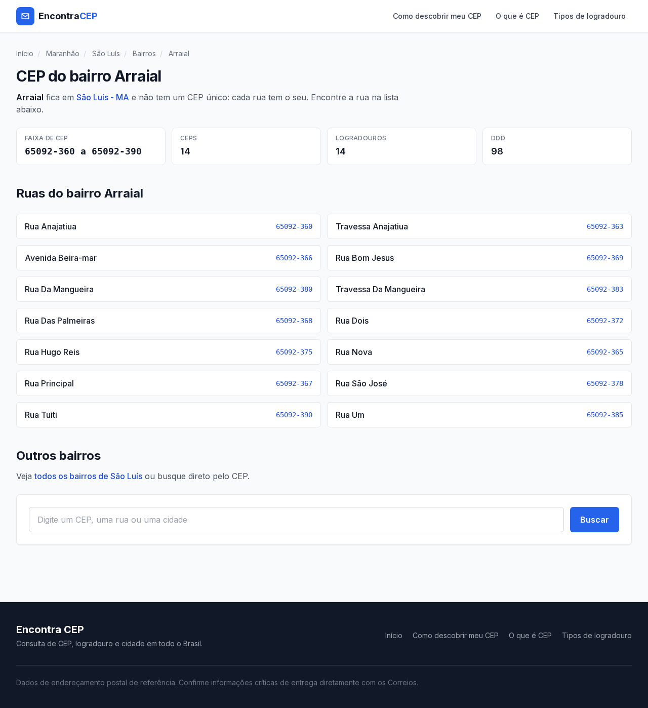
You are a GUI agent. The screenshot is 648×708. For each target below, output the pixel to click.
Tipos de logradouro (589, 16)
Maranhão (62, 53)
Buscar (594, 520)
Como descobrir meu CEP (437, 16)
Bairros (144, 53)
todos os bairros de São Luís (88, 476)
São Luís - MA (102, 97)
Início (24, 53)
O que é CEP (517, 16)
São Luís (106, 53)
